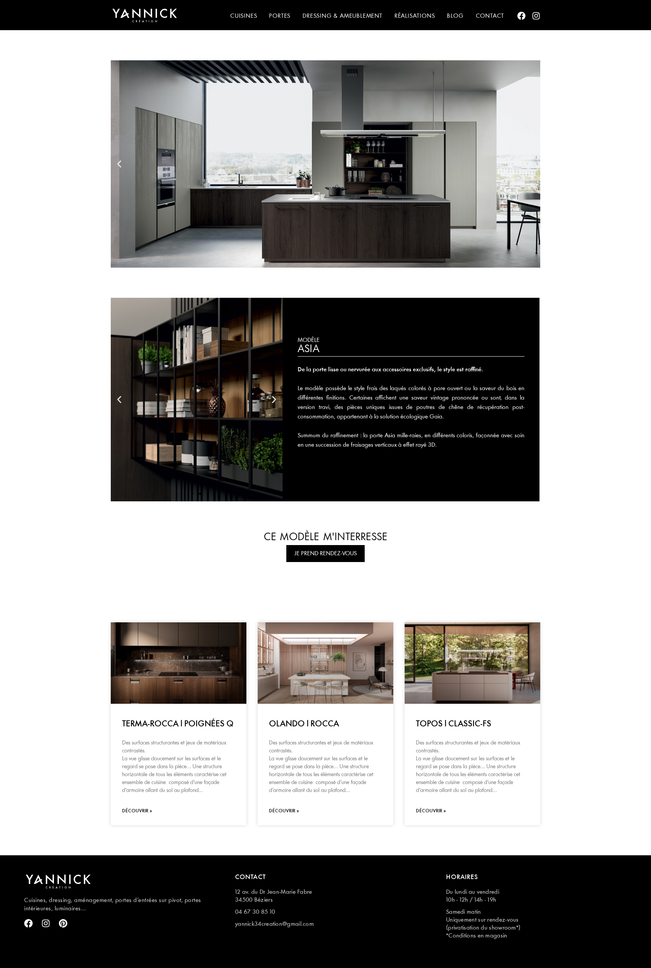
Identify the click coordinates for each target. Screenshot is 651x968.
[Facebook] (521, 15)
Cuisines (243, 16)
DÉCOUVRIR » (137, 811)
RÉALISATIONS (414, 16)
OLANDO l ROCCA (304, 724)
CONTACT (490, 16)
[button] (119, 164)
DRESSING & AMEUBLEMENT (342, 16)
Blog (455, 16)
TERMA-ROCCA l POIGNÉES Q (178, 724)
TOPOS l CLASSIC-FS (453, 724)
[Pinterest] (63, 923)
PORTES (279, 16)
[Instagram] (536, 15)
